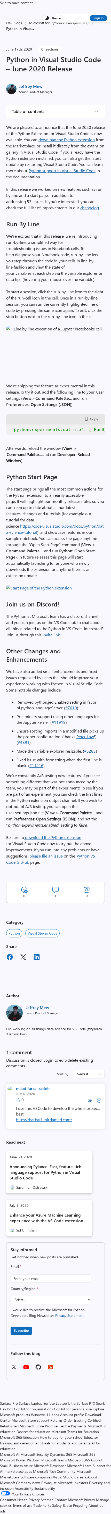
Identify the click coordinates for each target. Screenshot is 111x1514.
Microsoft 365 (84, 1454)
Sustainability (44, 1488)
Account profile (72, 1414)
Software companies (36, 1477)
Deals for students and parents (66, 1443)
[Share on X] (23, 957)
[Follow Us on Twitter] (14, 1368)
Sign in (98, 18)
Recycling (80, 1505)
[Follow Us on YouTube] (26, 1369)
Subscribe (21, 1330)
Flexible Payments (72, 1426)
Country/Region (24, 1288)
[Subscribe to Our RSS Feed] (50, 1368)
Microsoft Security (34, 1454)
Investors (81, 1482)
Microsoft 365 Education (19, 1437)
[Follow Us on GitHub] (38, 1368)
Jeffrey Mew (30, 86)
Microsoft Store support (30, 1420)
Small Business (11, 1465)
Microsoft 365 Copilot (85, 1460)
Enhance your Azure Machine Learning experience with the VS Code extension (46, 1217)
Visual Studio (63, 1477)
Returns (56, 1420)
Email (16, 1266)
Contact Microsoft (68, 1499)
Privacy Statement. (69, 1315)
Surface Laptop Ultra (59, 1403)
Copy (94, 419)
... (32, 28)
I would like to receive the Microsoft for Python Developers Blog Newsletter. (48, 1312)
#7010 (71, 707)
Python (14, 933)
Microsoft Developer (50, 1465)
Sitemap (47, 1499)
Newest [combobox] (82, 1073)
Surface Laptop (30, 1403)
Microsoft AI (9, 1454)
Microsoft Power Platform (20, 1460)
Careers (80, 1477)
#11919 (59, 722)
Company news (28, 1482)
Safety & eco (62, 1505)
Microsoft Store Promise (39, 1426)
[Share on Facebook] (9, 957)
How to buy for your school (61, 1437)
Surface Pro (9, 1403)
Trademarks (42, 1505)
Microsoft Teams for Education (75, 1431)
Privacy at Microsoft (57, 1482)
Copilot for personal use (73, 1409)
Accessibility (24, 1488)
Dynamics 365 (61, 1454)
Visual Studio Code (42, 933)
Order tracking (75, 1420)
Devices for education (33, 1431)
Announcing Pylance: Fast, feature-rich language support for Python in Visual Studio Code (45, 1172)
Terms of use (22, 1505)
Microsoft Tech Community (54, 1471)
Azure (28, 1465)
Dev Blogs (14, 22)
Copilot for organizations (33, 1409)
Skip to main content (16, 2)
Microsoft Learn (79, 1465)
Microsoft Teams (54, 1460)
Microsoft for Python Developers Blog (59, 22)
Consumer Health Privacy (20, 1499)
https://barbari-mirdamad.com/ (44, 1119)
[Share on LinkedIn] (36, 957)
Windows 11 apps (45, 1414)
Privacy (90, 1499)
